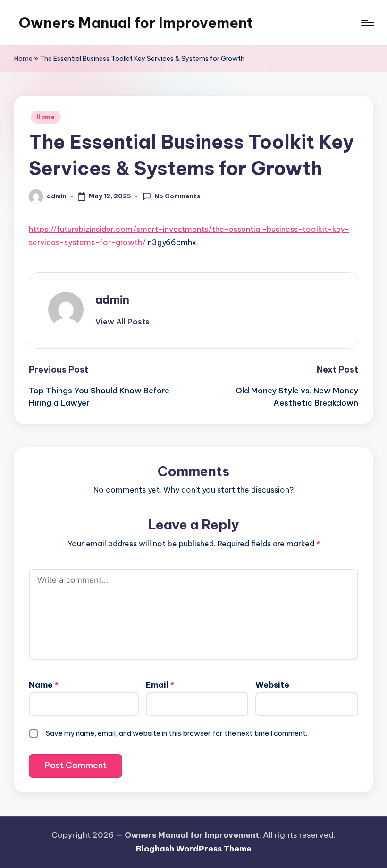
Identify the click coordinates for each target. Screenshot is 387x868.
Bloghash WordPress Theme (194, 848)
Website (272, 685)
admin (112, 299)
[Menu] (367, 22)
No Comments (177, 196)
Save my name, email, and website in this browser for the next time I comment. (176, 733)
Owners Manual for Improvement (136, 23)
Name (44, 685)
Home (23, 58)
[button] (122, 321)
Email (160, 685)
